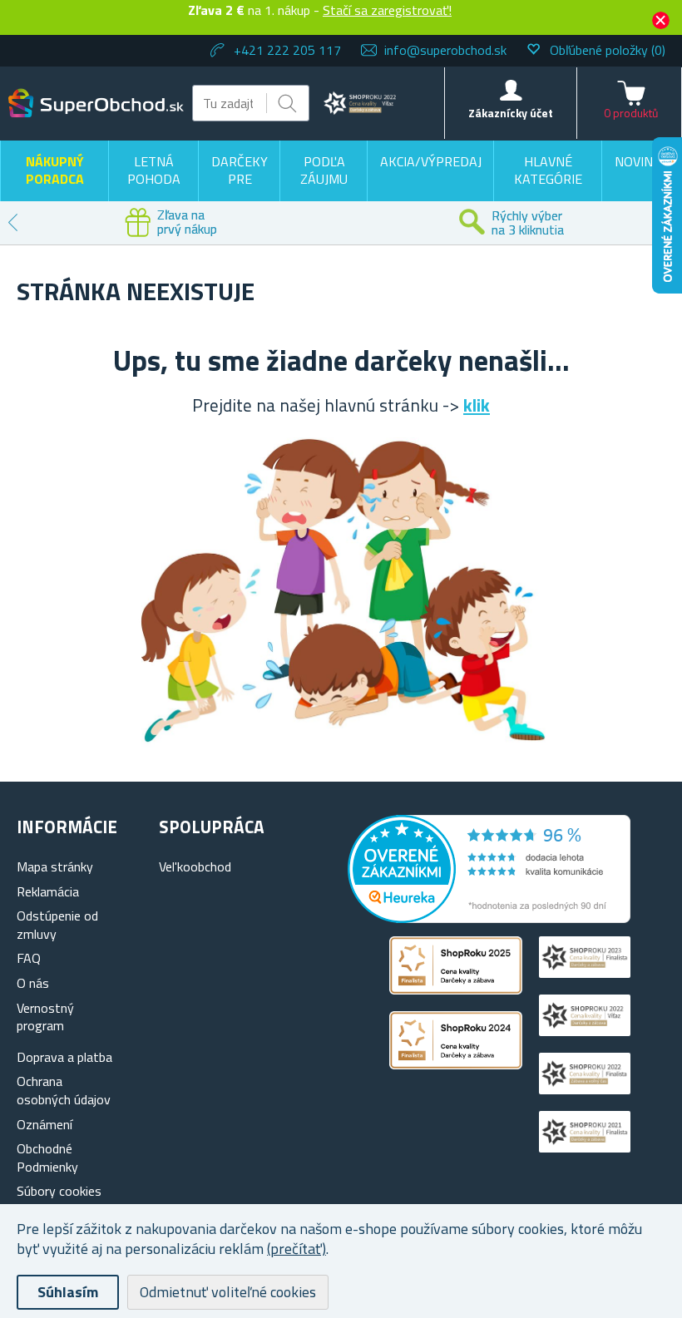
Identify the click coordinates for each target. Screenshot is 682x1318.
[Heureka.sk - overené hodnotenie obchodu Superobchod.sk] (489, 918)
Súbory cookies (59, 1191)
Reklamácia (48, 891)
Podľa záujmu (324, 170)
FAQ (29, 958)
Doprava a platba (64, 1057)
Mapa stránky (55, 866)
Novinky (642, 161)
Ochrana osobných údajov (64, 1090)
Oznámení (44, 1124)
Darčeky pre (239, 170)
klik (476, 405)
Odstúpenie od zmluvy (57, 925)
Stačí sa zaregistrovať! (387, 10)
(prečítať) (296, 1248)
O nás (33, 983)
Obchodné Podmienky (47, 1157)
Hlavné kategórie (548, 170)
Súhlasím (67, 1292)
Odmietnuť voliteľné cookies (228, 1292)
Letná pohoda (153, 170)
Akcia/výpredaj (431, 161)
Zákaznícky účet (510, 112)
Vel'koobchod (195, 866)
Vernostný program (45, 1017)
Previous (12, 223)
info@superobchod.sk (445, 50)
